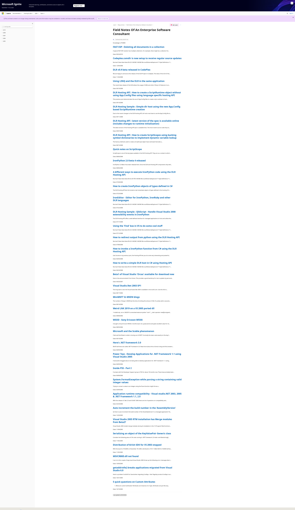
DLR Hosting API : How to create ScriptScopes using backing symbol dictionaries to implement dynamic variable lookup (145, 136)
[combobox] (17, 26)
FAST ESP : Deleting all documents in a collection (138, 46)
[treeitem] (17, 30)
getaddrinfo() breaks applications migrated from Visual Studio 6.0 (142, 469)
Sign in (291, 13)
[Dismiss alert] (292, 3)
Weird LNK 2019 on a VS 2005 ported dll (133, 308)
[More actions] (180, 25)
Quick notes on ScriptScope (127, 149)
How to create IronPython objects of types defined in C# (142, 186)
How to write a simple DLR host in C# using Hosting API (142, 262)
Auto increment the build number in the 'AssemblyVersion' (144, 407)
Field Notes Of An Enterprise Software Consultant (139, 25)
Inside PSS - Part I (122, 368)
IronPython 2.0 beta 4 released (129, 160)
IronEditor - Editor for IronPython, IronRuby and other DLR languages (141, 199)
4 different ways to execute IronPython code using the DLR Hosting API (144, 173)
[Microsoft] (3, 13)
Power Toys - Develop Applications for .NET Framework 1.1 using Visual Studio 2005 (147, 355)
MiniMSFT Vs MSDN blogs (126, 297)
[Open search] (287, 13)
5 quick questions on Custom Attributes (134, 481)
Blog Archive (121, 25)
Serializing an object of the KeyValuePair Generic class (142, 433)
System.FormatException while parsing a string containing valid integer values (147, 381)
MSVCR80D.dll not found (126, 456)
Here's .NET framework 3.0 (127, 342)
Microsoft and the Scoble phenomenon (133, 331)
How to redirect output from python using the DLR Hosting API (146, 237)
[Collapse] (32, 23)
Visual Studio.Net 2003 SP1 (127, 285)
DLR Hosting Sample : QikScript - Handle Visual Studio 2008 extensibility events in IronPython (144, 213)
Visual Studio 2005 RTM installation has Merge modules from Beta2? (142, 420)
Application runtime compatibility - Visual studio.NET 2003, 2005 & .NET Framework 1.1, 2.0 (147, 395)
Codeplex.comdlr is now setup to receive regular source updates (147, 58)
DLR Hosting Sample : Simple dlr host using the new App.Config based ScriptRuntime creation (146, 108)
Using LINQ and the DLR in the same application (138, 81)
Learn (114, 25)
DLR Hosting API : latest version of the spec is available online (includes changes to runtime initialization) (146, 122)
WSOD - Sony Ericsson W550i (128, 319)
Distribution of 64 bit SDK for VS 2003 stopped (137, 444)
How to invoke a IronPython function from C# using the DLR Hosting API (145, 250)
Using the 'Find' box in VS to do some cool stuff (137, 225)
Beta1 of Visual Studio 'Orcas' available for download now (143, 274)
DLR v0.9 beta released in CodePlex (131, 69)
